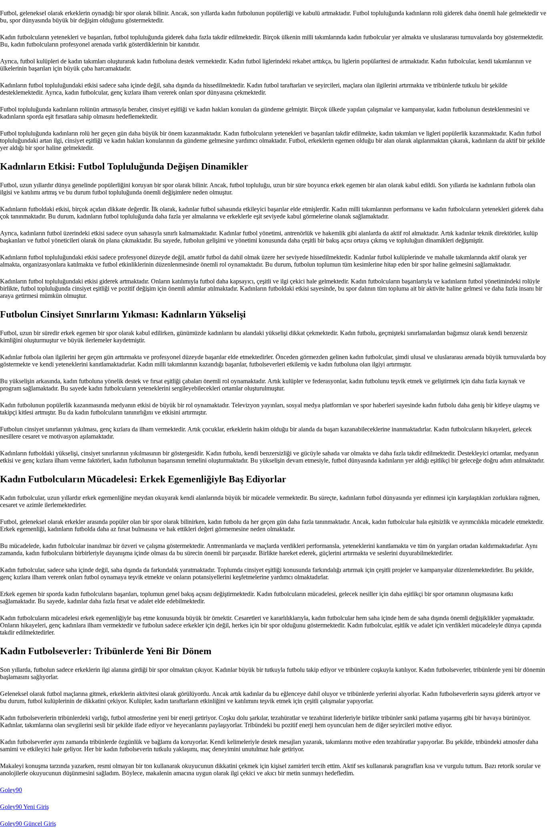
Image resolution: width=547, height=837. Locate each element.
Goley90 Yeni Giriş (24, 806)
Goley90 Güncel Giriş (28, 823)
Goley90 (11, 789)
